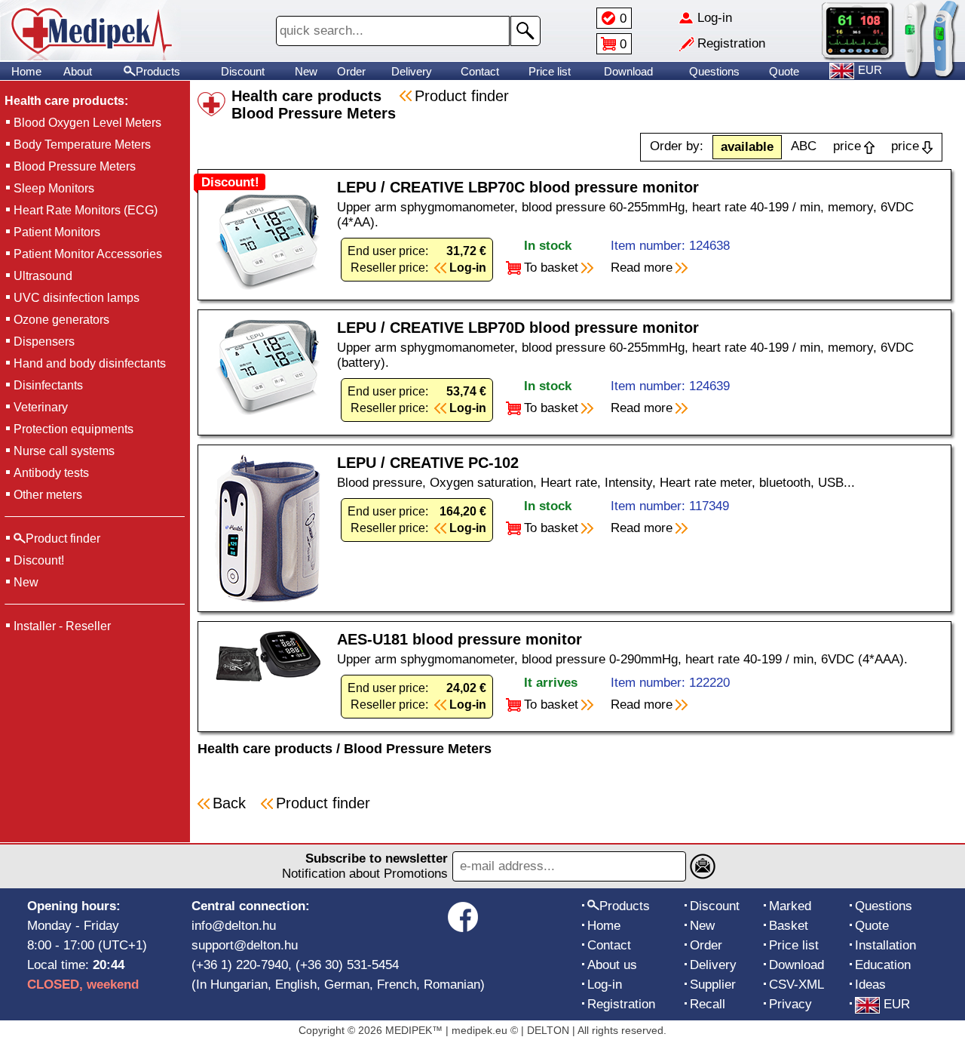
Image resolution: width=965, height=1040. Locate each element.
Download (628, 71)
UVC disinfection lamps (76, 297)
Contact (480, 71)
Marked (790, 906)
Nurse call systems (64, 451)
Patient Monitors (57, 232)
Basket (788, 925)
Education (883, 965)
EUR (897, 1004)
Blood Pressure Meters (75, 166)
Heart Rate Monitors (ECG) (86, 210)
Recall (707, 1004)
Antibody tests (51, 472)
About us (612, 965)
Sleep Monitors (54, 188)
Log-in (604, 984)
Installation (885, 945)
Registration (621, 1004)
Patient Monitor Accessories (88, 254)
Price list (549, 71)
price (847, 146)
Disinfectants (48, 385)
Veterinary (41, 407)
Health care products (265, 748)
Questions (714, 71)
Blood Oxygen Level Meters (87, 122)
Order (351, 71)
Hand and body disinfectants (90, 363)
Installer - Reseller (62, 626)
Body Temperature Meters (82, 144)
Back (229, 803)
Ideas (870, 984)
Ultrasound (43, 275)
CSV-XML (796, 984)
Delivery (411, 71)
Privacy (790, 1004)
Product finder (462, 96)
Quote (784, 71)
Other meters (48, 494)
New (306, 71)
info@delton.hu (233, 925)
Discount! (39, 560)
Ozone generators (61, 319)
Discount (243, 71)
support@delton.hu (244, 945)
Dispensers (44, 341)
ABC (803, 146)
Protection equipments (73, 429)
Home (26, 71)
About (77, 71)
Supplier (713, 984)
